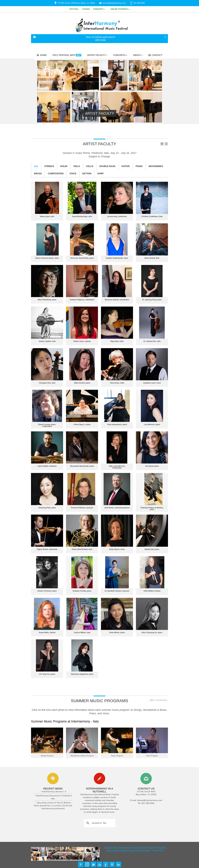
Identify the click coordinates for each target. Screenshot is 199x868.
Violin (63, 166)
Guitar (125, 166)
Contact (157, 55)
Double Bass (107, 166)
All (36, 166)
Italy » (153, 700)
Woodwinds (156, 166)
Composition (56, 173)
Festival (74, 9)
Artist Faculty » (97, 55)
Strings (49, 166)
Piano (139, 166)
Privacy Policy (158, 850)
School (86, 9)
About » (138, 55)
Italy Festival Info (66, 55)
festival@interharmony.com (114, 3)
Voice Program (152, 756)
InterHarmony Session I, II (54, 791)
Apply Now (100, 40)
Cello (89, 166)
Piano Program (117, 756)
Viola (76, 166)
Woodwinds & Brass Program (82, 756)
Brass (38, 173)
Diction (86, 173)
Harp (100, 173)
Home (43, 55)
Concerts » (120, 55)
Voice (72, 173)
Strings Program (47, 756)
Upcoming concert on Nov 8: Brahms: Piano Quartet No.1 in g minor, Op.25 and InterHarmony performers (53, 805)
